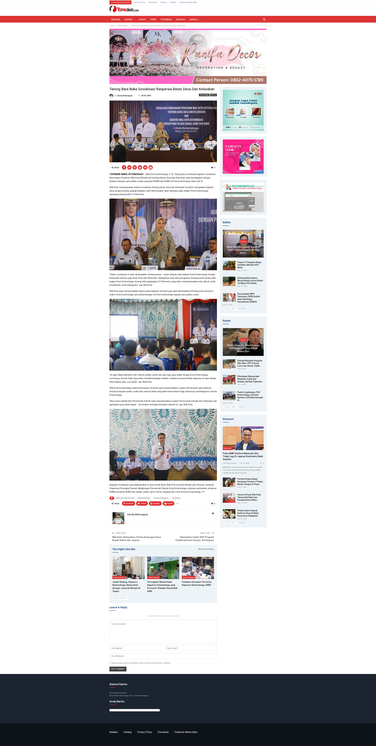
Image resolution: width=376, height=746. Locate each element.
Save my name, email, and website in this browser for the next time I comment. (141, 663)
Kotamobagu (204, 95)
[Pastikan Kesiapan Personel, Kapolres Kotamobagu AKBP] (198, 568)
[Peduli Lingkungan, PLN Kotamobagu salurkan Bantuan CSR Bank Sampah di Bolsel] (229, 395)
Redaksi (173, 2)
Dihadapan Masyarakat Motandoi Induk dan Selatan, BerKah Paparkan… (250, 379)
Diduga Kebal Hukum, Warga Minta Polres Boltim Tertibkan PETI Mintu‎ (250, 280)
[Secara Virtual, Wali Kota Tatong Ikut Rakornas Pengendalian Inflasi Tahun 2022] (229, 498)
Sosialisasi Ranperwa (161, 498)
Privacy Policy (140, 2)
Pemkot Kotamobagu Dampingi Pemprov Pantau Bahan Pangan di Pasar (250, 481)
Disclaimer (152, 2)
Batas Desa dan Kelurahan (125, 498)
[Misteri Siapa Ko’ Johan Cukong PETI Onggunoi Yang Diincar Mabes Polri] (243, 342)
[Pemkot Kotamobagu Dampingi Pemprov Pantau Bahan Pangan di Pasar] (229, 482)
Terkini (213, 95)
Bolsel (243, 340)
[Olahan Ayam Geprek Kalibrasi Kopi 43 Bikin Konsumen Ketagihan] (229, 514)
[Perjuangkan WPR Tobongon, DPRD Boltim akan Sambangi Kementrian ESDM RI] (229, 297)
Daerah (128, 19)
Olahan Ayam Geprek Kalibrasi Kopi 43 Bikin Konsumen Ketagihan (248, 513)
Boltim (243, 241)
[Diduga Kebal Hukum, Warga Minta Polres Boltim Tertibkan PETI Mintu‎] (229, 281)
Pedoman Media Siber (188, 2)
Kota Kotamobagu (144, 498)
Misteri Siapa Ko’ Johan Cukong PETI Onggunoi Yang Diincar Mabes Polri (243, 348)
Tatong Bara (176, 498)
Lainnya (193, 19)
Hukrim (142, 19)
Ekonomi (180, 19)
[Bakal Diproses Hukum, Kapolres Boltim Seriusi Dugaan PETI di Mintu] (243, 244)
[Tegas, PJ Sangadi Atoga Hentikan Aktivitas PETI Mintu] (229, 265)
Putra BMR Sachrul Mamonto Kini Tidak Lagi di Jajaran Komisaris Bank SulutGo (243, 456)
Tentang (163, 2)
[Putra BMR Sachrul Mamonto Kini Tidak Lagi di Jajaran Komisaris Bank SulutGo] (243, 438)
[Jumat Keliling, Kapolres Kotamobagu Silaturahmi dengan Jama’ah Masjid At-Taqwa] (128, 568)
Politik (153, 19)
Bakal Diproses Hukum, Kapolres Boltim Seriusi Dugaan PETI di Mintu (243, 250)
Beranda (115, 19)
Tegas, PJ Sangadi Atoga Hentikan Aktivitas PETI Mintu (249, 265)
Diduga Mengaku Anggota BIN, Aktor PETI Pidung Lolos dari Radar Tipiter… (249, 363)
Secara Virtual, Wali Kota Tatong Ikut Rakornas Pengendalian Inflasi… (249, 497)
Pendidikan (166, 19)
